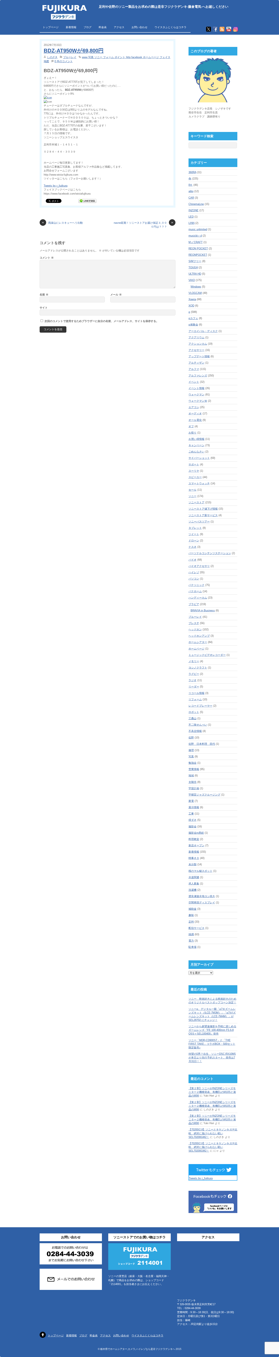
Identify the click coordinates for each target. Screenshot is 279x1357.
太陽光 (192, 782)
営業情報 (194, 769)
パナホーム (195, 591)
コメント (47, 257)
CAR (191, 197)
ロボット (194, 712)
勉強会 (192, 762)
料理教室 (194, 839)
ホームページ (196, 648)
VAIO (192, 280)
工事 (191, 813)
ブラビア (194, 604)
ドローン (194, 540)
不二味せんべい (198, 724)
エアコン (194, 407)
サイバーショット (199, 457)
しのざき (52, 57)
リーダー (194, 686)
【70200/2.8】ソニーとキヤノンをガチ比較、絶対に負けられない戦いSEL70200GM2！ (213, 1133)
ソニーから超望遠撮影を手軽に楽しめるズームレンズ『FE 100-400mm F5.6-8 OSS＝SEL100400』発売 (212, 1030)
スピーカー (195, 477)
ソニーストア (196, 502)
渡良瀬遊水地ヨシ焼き (202, 896)
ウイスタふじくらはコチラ (170, 27)
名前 (44, 294)
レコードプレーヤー (200, 705)
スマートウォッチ (199, 483)
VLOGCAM (195, 292)
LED (191, 216)
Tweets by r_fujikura (55, 185)
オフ (191, 426)
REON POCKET (198, 248)
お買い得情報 (196, 439)
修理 (191, 750)
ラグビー (194, 673)
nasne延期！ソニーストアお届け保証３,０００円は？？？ (143, 224)
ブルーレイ (69, 57)
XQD (191, 305)
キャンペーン (196, 445)
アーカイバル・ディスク (203, 331)
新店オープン (196, 845)
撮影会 (192, 826)
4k (190, 178)
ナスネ (192, 546)
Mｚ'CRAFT (196, 242)
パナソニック (196, 585)
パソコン (194, 578)
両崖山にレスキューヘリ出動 (62, 222)
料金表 (103, 27)
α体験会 (193, 324)
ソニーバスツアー (199, 521)
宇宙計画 (194, 788)
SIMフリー (195, 261)
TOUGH (193, 267)
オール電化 (195, 420)
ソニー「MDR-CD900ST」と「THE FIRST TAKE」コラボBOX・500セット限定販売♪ (212, 1044)
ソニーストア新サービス (203, 515)
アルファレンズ (198, 375)
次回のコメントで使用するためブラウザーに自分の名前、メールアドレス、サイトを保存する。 (102, 321)
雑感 (191, 934)
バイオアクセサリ (199, 566)
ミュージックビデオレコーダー (207, 654)
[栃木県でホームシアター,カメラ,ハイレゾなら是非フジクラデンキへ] (64, 17)
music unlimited (198, 229)
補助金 (192, 908)
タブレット (195, 527)
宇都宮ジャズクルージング (204, 794)
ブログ (88, 27)
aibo (191, 191)
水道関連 (194, 877)
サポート (194, 464)
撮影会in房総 (196, 832)
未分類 (192, 864)
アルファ (194, 369)
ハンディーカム (198, 597)
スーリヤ (194, 470)
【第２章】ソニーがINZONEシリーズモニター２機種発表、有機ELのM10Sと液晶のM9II (212, 1092)
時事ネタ (194, 858)
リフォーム (195, 699)
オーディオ (195, 413)
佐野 (191, 737)
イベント (194, 381)
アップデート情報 (199, 356)
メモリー (194, 661)
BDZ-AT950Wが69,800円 (74, 51)
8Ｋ (191, 184)
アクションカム (198, 343)
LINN (191, 223)
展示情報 (194, 807)
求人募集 (194, 883)
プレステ (194, 623)
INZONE (194, 210)
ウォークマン (196, 394)
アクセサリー (196, 350)
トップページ (51, 27)
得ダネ (192, 819)
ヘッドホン (195, 629)
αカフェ (193, 318)
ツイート (194, 534)
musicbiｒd (195, 235)
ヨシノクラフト (198, 667)
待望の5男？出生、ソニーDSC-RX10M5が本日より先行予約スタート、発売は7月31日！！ (212, 1057)
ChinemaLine (196, 204)
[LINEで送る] (87, 200)
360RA (192, 172)
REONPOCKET (198, 254)
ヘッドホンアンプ (199, 635)
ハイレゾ (194, 572)
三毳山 (192, 718)
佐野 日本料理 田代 (202, 743)
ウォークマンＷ (198, 400)
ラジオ (192, 680)
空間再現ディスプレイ (202, 902)
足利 (191, 921)
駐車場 (192, 947)
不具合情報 (195, 731)
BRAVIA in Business (203, 610)
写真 (191, 756)
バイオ (192, 559)
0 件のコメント (64, 61)
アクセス (119, 27)
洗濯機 (192, 889)
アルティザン (196, 362)
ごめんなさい (196, 451)
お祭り (192, 432)
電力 (191, 940)
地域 (191, 775)
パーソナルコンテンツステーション (210, 553)
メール (116, 294)
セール (192, 489)
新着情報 (71, 27)
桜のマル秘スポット (200, 870)
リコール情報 (196, 693)
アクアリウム (196, 337)
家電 (191, 800)
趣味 (191, 915)
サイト (44, 307)
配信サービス (196, 928)
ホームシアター (198, 642)
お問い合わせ (139, 27)
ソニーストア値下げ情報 (203, 508)
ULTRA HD (195, 273)
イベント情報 (196, 388)
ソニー (192, 496)
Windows (196, 286)
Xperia (192, 299)
